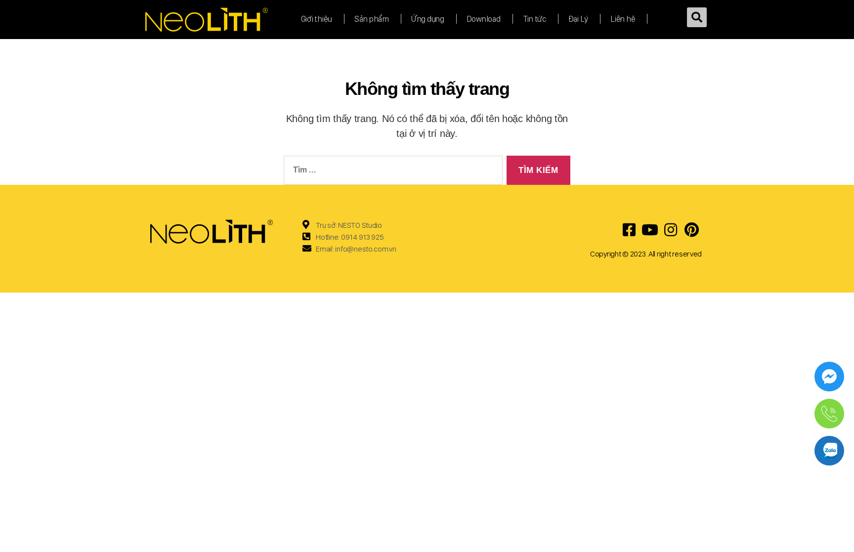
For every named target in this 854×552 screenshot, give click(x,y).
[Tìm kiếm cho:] (391, 172)
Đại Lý (578, 19)
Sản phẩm (371, 19)
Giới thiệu (316, 19)
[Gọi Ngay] (829, 413)
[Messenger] (829, 376)
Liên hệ (622, 19)
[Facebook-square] (629, 229)
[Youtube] (650, 229)
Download (484, 19)
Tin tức (534, 19)
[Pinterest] (691, 229)
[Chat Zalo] (829, 451)
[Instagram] (670, 229)
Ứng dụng (427, 19)
